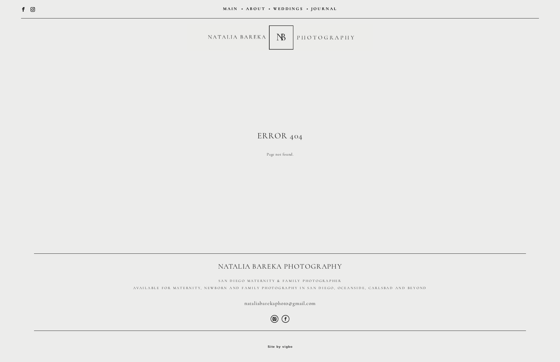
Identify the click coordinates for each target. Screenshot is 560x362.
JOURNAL (324, 9)
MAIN (230, 9)
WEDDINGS (288, 9)
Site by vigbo (280, 346)
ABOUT (255, 9)
